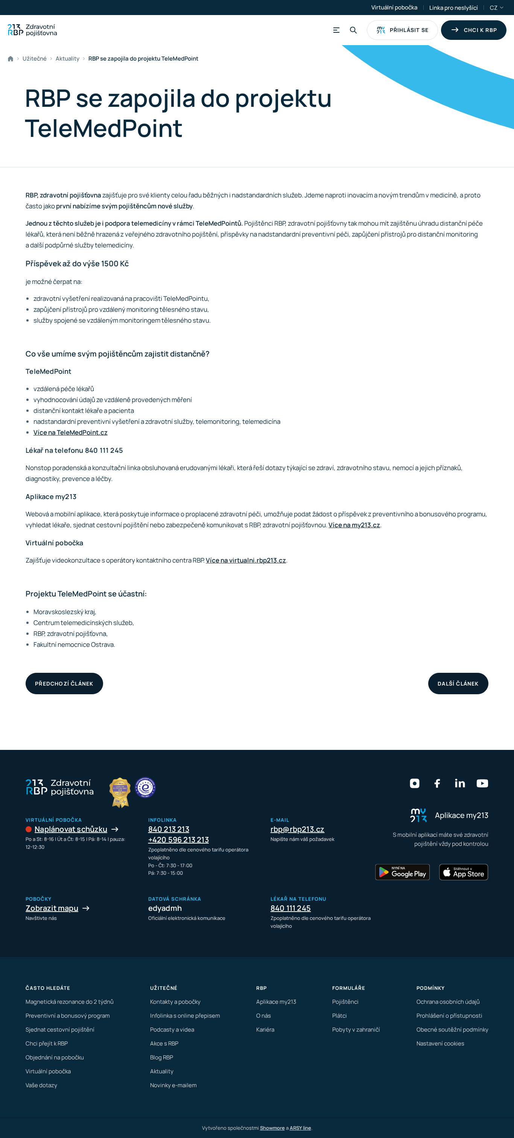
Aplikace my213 (276, 1002)
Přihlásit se (409, 29)
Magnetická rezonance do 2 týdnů (70, 1002)
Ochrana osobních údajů (448, 1002)
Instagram (415, 783)
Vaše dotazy (41, 1085)
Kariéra (265, 1029)
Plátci (339, 1016)
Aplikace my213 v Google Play (402, 872)
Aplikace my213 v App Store (463, 872)
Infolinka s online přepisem (185, 1016)
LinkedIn (460, 783)
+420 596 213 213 (178, 840)
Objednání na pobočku (55, 1057)
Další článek (458, 683)
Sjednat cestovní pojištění (60, 1029)
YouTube (482, 783)
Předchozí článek (64, 683)
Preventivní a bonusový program (68, 1016)
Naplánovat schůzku (71, 829)
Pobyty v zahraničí (356, 1029)
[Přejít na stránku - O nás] (145, 787)
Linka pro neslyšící (453, 8)
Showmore (272, 1127)
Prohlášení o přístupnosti (449, 1016)
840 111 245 (291, 908)
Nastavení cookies (440, 1043)
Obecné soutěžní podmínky (452, 1029)
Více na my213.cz (354, 524)
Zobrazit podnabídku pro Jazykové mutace (501, 7)
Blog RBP (161, 1057)
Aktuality (67, 58)
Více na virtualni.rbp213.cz (246, 560)
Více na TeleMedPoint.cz (70, 432)
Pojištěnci (345, 1002)
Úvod (12, 59)
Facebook (437, 783)
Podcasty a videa (172, 1029)
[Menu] (335, 30)
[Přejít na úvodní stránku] (32, 30)
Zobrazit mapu (52, 908)
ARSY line (300, 1127)
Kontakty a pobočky (175, 1002)
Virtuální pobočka (394, 7)
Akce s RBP (164, 1043)
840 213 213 (168, 829)
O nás (263, 1016)
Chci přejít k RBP (47, 1043)
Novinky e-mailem (173, 1085)
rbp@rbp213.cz (298, 829)
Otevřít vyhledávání (353, 30)
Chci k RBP (480, 29)
